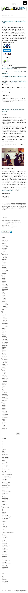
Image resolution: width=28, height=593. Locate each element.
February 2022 (4, 268)
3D (2, 443)
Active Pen (13, 203)
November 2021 (5, 271)
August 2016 (4, 365)
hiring (3, 495)
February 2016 (4, 375)
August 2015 (4, 384)
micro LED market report (6, 516)
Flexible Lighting (5, 479)
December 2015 (5, 378)
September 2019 (5, 307)
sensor (3, 538)
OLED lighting (4, 526)
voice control (4, 565)
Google (3, 490)
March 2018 (4, 336)
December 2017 (5, 340)
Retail (3, 534)
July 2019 (3, 311)
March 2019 (4, 317)
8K (2, 448)
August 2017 (4, 347)
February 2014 (4, 409)
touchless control (5, 554)
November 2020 (5, 287)
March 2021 (4, 281)
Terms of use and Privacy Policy (7, 590)
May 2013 (3, 423)
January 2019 (4, 320)
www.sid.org (8, 89)
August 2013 (4, 419)
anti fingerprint (4, 454)
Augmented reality (5, 458)
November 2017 (5, 342)
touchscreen (13, 207)
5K (2, 446)
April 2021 (3, 279)
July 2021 (3, 275)
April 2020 (3, 296)
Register (3, 576)
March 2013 (4, 425)
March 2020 (4, 298)
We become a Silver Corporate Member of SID (14, 22)
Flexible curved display (6, 473)
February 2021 (4, 282)
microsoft (3, 521)
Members (3, 510)
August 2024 (4, 243)
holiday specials (5, 498)
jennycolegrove (9, 101)
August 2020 (4, 290)
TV (2, 559)
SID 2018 (3, 540)
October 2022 (4, 257)
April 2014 (3, 406)
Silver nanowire (5, 542)
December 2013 (5, 412)
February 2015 (4, 392)
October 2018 (4, 325)
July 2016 (3, 367)
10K (2, 441)
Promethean (17, 206)
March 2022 (4, 267)
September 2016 (5, 364)
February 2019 (4, 318)
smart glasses (4, 543)
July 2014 (3, 402)
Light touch (12, 206)
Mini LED (3, 523)
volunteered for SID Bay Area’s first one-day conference (14, 76)
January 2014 (4, 411)
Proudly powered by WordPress (20, 590)
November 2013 (5, 414)
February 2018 (4, 337)
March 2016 (4, 373)
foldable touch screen (6, 485)
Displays (19, 98)
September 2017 (5, 345)
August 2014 (4, 400)
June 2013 (3, 422)
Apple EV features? (5, 225)
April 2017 (3, 353)
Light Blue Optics (7, 206)
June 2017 (3, 350)
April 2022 (3, 265)
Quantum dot (4, 531)
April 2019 (3, 315)
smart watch (4, 548)
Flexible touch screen (6, 482)
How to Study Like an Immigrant (8, 223)
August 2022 (4, 259)
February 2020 (4, 300)
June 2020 (3, 293)
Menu (14, 4)
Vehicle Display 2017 (6, 560)
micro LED (3, 513)
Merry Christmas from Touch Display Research (11, 220)
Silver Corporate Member (8, 100)
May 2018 (3, 333)
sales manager (4, 535)
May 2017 (3, 351)
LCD (2, 509)
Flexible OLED (4, 480)
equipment (4, 471)
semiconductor (4, 537)
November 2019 (5, 304)
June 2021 (3, 276)
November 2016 (5, 361)
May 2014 (3, 405)
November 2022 (5, 256)
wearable (3, 568)
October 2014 (4, 397)
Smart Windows (5, 549)
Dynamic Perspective (6, 469)
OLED (3, 524)
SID (2, 100)
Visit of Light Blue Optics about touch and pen (13, 110)
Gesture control (5, 487)
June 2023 (3, 251)
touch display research (18, 100)
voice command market (6, 564)
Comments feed (5, 581)
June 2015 (3, 387)
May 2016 (3, 370)
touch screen (4, 551)
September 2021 (5, 273)
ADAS (3, 451)
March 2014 (4, 408)
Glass (3, 488)
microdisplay (4, 520)
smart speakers (5, 546)
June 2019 (3, 312)
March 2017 (4, 354)
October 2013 (4, 416)
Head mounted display (6, 491)
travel (3, 557)
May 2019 (3, 314)
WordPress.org (4, 582)
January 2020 (4, 301)
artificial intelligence (5, 457)
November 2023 (5, 248)
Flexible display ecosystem (7, 474)
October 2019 (4, 306)
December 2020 (5, 286)
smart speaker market (6, 545)
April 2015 (3, 391)
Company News (14, 98)
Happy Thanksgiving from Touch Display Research (11, 222)
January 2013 (4, 428)
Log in (3, 578)
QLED (3, 529)
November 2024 (5, 242)
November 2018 (5, 323)
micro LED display (5, 515)
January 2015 (4, 394)
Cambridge (19, 204)
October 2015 (4, 381)
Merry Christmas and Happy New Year (9, 226)
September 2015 (5, 383)
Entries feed (4, 579)
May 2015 (3, 389)
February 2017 (4, 356)
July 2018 (3, 329)
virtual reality (4, 562)
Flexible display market (6, 476)
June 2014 (3, 403)
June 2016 (3, 369)
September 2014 (5, 398)
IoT (2, 502)
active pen (14, 204)
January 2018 (4, 339)
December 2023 (5, 246)
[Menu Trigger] (25, 3)
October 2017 (4, 344)
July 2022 (3, 260)
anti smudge (4, 455)
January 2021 (4, 284)
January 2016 (4, 376)
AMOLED (3, 452)
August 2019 (4, 309)
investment (4, 501)
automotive (4, 460)
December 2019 (5, 303)
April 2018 (3, 334)
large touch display (5, 507)
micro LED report (5, 518)
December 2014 (5, 395)
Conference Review (5, 466)
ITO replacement (5, 504)
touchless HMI (4, 556)
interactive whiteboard (6, 499)
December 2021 (5, 270)
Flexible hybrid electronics (7, 477)
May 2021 (3, 278)
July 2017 (3, 348)
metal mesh (4, 512)
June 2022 (3, 262)
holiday (3, 496)
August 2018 (4, 328)
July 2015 (3, 386)
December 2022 (5, 254)
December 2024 (5, 240)
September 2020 (5, 289)
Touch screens (4, 204)
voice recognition (5, 567)
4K (2, 444)
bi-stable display (5, 462)
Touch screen (8, 207)
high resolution (4, 493)
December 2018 (5, 322)
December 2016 (5, 359)
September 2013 (5, 417)
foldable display (5, 484)
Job (2, 506)
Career (3, 463)
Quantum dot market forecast (7, 532)
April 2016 (3, 372)
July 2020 (3, 292)
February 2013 (4, 427)
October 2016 (4, 362)
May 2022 (3, 264)
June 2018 (3, 331)
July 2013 (3, 420)
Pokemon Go (4, 527)
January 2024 (4, 245)
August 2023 (4, 249)
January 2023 (4, 253)
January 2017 (4, 358)
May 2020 (3, 295)
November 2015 (5, 380)
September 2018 (5, 326)
